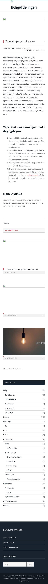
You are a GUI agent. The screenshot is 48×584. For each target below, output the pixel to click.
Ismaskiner (11, 461)
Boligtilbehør (10, 395)
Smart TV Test (8, 543)
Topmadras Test (9, 537)
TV (6, 426)
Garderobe (9, 404)
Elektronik (27, 50)
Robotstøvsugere (13, 479)
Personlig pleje (11, 466)
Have (5, 435)
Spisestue (9, 412)
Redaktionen (10, 48)
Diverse (6, 417)
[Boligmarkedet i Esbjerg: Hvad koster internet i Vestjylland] (24, 253)
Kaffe (7, 443)
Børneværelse (10, 399)
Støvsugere (9, 474)
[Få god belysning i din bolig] (24, 341)
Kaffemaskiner (12, 448)
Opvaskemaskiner (12, 497)
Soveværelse (10, 408)
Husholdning (8, 439)
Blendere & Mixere (14, 457)
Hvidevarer (7, 483)
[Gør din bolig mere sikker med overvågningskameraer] (24, 298)
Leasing (6, 505)
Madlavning (9, 488)
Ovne (9, 492)
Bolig (5, 390)
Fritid (5, 430)
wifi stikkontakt (33, 175)
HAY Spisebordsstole (11, 548)
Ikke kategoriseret (10, 501)
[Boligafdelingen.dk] (24, 5)
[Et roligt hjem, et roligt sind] (24, 28)
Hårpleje (10, 470)
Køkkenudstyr (10, 452)
